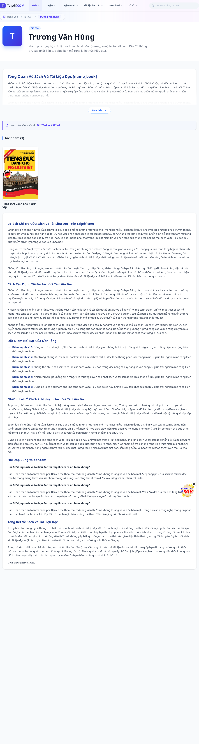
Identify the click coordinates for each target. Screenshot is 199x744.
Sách (34, 5)
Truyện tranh (68, 5)
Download (114, 5)
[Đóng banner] (194, 484)
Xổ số (131, 5)
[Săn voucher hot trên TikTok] (187, 491)
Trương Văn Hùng (48, 125)
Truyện (49, 5)
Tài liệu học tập (92, 5)
